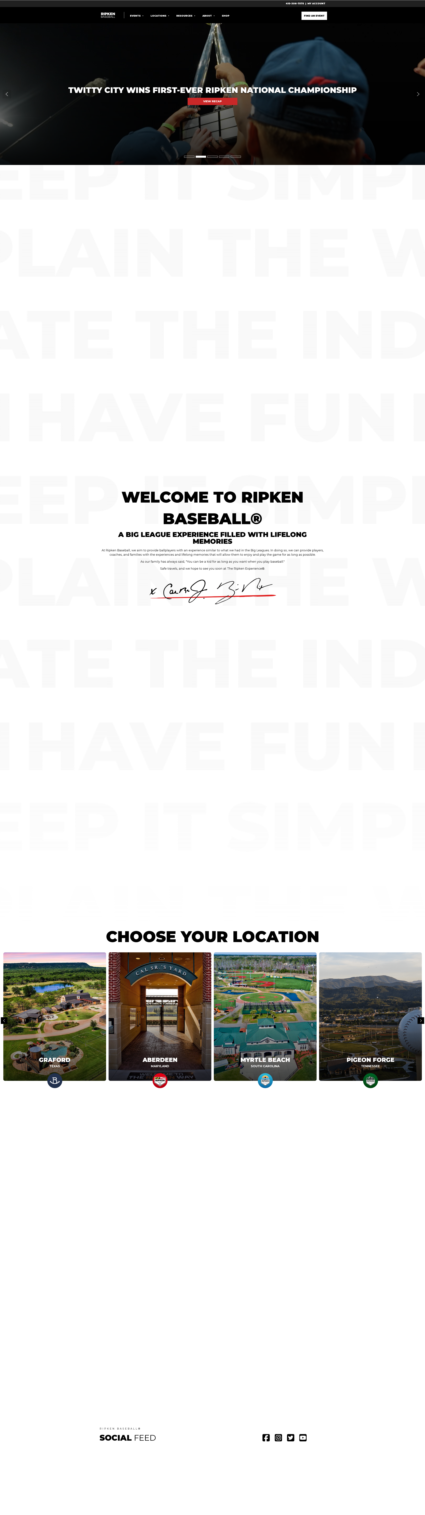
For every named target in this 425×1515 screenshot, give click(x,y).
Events (135, 15)
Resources (184, 15)
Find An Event (314, 15)
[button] (212, 94)
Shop (225, 15)
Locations (158, 15)
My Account (316, 3)
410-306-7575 (295, 3)
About (207, 15)
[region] (212, 94)
